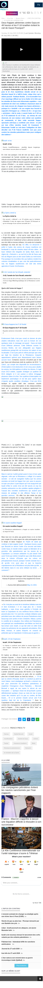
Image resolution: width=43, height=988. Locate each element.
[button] (21, 49)
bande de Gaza (23, 738)
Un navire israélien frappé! (13, 526)
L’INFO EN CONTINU (34, 18)
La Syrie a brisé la (9, 216)
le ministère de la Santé (11, 752)
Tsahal (6, 743)
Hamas (6, 734)
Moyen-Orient (20, 18)
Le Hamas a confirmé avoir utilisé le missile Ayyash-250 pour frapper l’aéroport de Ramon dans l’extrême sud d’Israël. (21, 647)
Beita (33, 743)
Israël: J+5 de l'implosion (12, 642)
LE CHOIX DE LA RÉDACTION (13, 20)
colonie (35, 738)
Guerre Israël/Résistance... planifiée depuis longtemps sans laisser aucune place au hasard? (21, 148)
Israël (30, 734)
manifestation (8, 738)
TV (38, 5)
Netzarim (28, 748)
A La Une (10, 18)
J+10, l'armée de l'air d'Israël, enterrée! (17, 275)
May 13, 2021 (32, 585)
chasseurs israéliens (20, 743)
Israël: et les (7, 144)
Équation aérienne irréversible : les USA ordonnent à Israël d (21, 332)
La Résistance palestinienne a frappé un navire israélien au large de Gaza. (21, 530)
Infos (3, 18)
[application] (21, 49)
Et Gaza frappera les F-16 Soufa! (15, 328)
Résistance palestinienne (12, 748)
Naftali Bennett (18, 734)
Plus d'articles (21, 965)
